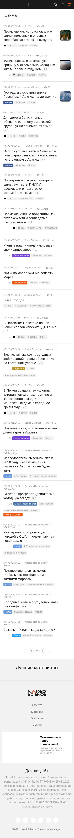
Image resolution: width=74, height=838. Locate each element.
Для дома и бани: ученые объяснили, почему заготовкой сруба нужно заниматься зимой (27, 123)
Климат (8, 102)
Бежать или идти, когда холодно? (29, 629)
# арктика (20, 102)
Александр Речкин (33, 295)
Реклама (37, 725)
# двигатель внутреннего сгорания (22, 510)
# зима (33, 45)
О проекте (37, 718)
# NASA (33, 283)
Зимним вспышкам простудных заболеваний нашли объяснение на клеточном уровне (28, 359)
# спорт (48, 635)
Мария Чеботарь (32, 267)
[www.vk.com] (26, 820)
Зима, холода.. (14, 300)
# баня (22, 136)
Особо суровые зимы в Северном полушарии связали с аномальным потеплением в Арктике (30, 155)
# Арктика (37, 438)
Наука (8, 476)
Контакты (37, 711)
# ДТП (43, 337)
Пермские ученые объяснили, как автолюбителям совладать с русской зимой (29, 218)
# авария (32, 337)
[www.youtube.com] (33, 820)
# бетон (23, 413)
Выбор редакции (13, 515)
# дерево (33, 136)
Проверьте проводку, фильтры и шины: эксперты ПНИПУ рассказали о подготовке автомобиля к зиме (28, 186)
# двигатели (51, 228)
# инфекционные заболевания (20, 375)
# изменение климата (15, 553)
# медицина (21, 306)
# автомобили (34, 228)
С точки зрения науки (25, 504)
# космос (45, 283)
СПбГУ (27, 55)
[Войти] (69, 4)
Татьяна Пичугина (33, 146)
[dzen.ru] (41, 820)
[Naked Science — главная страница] (17, 4)
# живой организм (32, 635)
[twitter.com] (18, 820)
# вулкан (31, 75)
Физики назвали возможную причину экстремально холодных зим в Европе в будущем (29, 65)
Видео (17, 635)
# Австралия (20, 476)
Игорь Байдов (31, 240)
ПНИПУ (28, 26)
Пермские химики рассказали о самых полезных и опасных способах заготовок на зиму (27, 36)
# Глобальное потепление (43, 476)
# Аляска (37, 255)
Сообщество (20, 283)
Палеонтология (21, 255)
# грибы (23, 45)
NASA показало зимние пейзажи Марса (28, 275)
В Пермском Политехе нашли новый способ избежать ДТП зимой (30, 327)
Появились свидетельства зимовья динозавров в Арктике (30, 430)
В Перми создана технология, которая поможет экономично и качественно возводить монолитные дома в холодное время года (27, 399)
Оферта (37, 705)
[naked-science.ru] (56, 820)
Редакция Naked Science (36, 450)
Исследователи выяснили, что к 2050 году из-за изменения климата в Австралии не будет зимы (28, 464)
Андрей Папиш (31, 87)
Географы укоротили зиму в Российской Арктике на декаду (30, 94)
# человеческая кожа (40, 306)
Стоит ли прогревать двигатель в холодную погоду (29, 496)
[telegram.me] (48, 820)
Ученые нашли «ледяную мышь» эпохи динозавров (28, 247)
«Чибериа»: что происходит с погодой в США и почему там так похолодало (28, 536)
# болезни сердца (23, 612)
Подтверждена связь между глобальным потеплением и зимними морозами (25, 575)
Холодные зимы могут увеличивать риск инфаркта (30, 604)
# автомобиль (26, 198)
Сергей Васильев (32, 349)
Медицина (19, 368)
